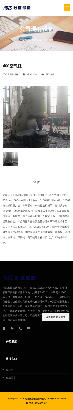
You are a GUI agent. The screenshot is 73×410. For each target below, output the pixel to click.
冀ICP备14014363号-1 (36, 403)
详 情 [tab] (36, 182)
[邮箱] (28, 328)
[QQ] (3, 328)
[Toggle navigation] (67, 7)
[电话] (20, 328)
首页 (21, 39)
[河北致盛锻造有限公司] (17, 7)
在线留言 (11, 377)
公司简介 (11, 369)
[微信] (12, 328)
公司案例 (31, 39)
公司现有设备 (11, 74)
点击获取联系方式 (56, 317)
